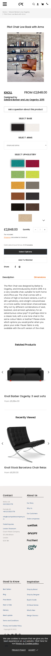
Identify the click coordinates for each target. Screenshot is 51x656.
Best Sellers (7, 589)
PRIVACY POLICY (19, 650)
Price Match (7, 600)
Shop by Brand (32, 589)
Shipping (7, 237)
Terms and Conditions (11, 621)
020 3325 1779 (8, 504)
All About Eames (32, 605)
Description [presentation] (8, 277)
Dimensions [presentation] (40, 277)
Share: (6, 267)
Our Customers (32, 514)
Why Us (29, 508)
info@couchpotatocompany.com (14, 518)
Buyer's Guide (31, 600)
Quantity (26, 229)
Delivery (6, 610)
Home (5, 12)
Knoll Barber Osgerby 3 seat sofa (25, 396)
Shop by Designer (33, 595)
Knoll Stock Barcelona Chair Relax (25, 467)
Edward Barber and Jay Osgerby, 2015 (24, 100)
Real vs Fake (7, 605)
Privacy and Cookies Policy (12, 626)
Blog (4, 594)
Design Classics (32, 615)
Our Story (30, 503)
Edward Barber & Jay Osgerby (19, 12)
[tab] (10, 277)
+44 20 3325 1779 (9, 512)
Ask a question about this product (25, 109)
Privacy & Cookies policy (27, 643)
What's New (31, 610)
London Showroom (9, 529)
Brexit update (7, 615)
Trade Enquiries (8, 524)
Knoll (8, 92)
